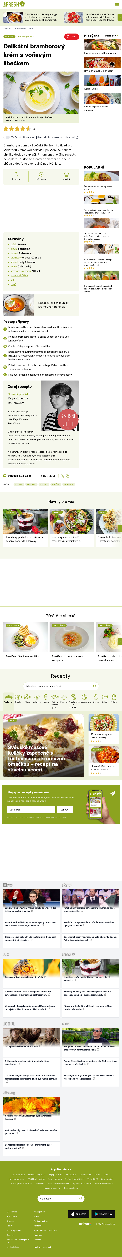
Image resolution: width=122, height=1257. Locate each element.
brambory (16, 257)
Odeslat (65, 810)
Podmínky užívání (14, 1230)
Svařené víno (107, 1179)
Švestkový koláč (71, 1188)
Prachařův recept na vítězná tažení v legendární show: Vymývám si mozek (89, 924)
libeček (14, 262)
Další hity (110, 35)
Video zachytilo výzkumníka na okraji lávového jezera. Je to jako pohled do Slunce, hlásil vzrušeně (30, 1008)
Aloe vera (40, 1183)
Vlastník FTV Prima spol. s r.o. (18, 1241)
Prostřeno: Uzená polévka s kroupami (67, 658)
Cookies (10, 1235)
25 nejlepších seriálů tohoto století (21, 1046)
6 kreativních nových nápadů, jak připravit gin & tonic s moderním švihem (98, 289)
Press (36, 1216)
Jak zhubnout (18, 1174)
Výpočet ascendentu (82, 1183)
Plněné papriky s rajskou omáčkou (96, 108)
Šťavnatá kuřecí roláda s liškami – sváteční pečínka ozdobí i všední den (88, 1008)
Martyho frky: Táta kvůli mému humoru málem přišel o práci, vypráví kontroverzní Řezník (89, 1048)
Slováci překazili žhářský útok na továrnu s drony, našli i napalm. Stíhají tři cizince (31, 938)
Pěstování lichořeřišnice (58, 1183)
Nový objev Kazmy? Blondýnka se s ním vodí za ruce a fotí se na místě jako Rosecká (89, 1077)
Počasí (107, 1174)
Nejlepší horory (55, 1174)
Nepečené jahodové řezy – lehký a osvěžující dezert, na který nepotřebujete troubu (100, 17)
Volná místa (12, 1216)
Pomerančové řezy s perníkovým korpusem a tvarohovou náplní (98, 211)
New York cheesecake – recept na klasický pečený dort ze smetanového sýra (98, 262)
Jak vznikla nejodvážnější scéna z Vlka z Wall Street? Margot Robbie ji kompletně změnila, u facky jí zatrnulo (31, 1077)
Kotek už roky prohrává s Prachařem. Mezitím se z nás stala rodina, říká (89, 909)
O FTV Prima (12, 1212)
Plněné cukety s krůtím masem (100, 53)
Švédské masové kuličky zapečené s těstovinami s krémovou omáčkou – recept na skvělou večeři (36, 758)
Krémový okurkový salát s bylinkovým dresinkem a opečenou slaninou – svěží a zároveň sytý (68, 539)
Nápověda (38, 1235)
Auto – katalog (55, 1179)
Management (39, 1212)
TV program (71, 1174)
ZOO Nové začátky (36, 1179)
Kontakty (37, 1226)
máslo (14, 244)
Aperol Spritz (91, 88)
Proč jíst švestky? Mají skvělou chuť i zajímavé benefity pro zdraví (31, 1132)
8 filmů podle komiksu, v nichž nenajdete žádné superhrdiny (27, 1062)
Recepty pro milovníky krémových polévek (53, 304)
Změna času (86, 1174)
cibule (14, 248)
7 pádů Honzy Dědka (74, 1179)
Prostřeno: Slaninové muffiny (23, 656)
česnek (14, 253)
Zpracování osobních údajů (45, 1230)
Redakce (37, 1240)
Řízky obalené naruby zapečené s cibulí (98, 188)
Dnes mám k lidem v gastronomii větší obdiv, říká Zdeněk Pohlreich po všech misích (90, 938)
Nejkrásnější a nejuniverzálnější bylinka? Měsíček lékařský (28, 1117)
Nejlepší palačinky (52, 1188)
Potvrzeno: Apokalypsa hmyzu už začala (24, 977)
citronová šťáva (19, 275)
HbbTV (9, 1226)
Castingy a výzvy (41, 1221)
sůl (12, 279)
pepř (13, 284)
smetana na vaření (21, 270)
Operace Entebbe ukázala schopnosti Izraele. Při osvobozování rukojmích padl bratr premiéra (28, 993)
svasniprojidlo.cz (38, 451)
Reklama (10, 1221)
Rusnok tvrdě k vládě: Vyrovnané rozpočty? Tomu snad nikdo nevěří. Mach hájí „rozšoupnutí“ (30, 924)
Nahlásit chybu (13, 1247)
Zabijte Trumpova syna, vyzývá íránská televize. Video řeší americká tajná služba (30, 909)
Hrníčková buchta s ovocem (98, 70)
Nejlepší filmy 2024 (37, 1174)
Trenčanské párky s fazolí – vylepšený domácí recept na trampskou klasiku (96, 236)
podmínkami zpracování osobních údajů (50, 817)
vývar (14, 266)
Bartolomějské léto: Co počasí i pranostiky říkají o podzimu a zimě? (28, 1146)
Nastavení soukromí (42, 1247)
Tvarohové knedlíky (104, 1183)
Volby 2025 (92, 1179)
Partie (97, 1174)
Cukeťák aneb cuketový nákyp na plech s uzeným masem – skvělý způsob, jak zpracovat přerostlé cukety (41, 18)
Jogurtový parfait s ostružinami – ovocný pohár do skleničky (25, 538)
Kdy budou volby (16, 1179)
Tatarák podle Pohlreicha (21, 1183)
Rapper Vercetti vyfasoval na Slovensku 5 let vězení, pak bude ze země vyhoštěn (90, 1062)
